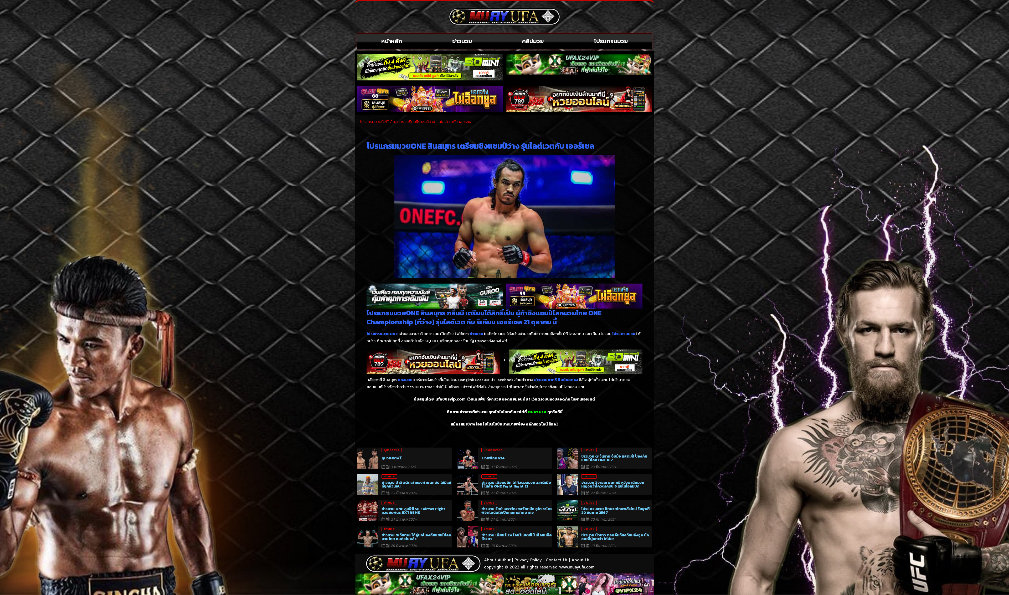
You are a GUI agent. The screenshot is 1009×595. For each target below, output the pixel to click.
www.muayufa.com (576, 567)
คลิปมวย (533, 41)
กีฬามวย (493, 399)
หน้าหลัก (391, 41)
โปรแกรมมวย (611, 41)
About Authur (497, 560)
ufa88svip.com (450, 399)
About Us (581, 560)
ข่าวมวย (462, 41)
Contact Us (557, 560)
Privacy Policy (528, 560)
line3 (554, 424)
